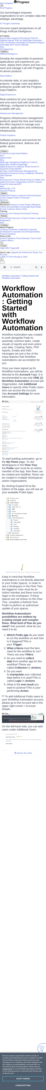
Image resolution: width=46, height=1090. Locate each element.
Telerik (27, 167)
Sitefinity (20, 167)
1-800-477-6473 (7, 257)
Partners (4, 216)
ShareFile (4, 169)
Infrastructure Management (11, 113)
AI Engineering (6, 49)
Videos (3, 207)
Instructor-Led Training (10, 213)
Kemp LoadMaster (27, 173)
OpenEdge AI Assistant (26, 43)
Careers (3, 240)
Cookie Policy (7, 1069)
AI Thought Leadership (10, 24)
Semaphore (15, 162)
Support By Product (8, 196)
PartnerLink (27, 252)
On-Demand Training (29, 213)
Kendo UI (35, 167)
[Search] (1, 243)
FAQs (24, 209)
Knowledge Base (27, 207)
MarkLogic (4, 162)
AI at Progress (6, 8)
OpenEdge (22, 164)
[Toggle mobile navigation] (2, 262)
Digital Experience (8, 95)
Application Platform (9, 164)
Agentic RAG (18, 38)
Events (3, 209)
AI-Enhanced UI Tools (9, 180)
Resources (5, 202)
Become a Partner (21, 218)
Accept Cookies (23, 1079)
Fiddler (37, 180)
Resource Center (17, 205)
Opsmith (14, 46)
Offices (10, 240)
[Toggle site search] (1, 259)
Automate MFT (11, 185)
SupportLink (16, 252)
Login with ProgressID (9, 248)
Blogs (38, 207)
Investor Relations (8, 238)
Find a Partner (6, 218)
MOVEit (18, 169)
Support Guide (12, 198)
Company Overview (8, 230)
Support (4, 193)
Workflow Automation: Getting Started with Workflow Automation (22, 308)
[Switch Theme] (42, 267)
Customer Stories (14, 209)
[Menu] (4, 267)
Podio (11, 169)
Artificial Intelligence (9, 54)
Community (24, 198)
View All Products (7, 191)
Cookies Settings (23, 1085)
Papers (28, 205)
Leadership (22, 230)
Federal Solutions (7, 135)
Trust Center (36, 238)
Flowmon (14, 173)
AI (2, 6)
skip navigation (6, 3)
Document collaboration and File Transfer (24, 182)
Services (4, 200)
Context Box (10, 43)
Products (4, 151)
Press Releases (23, 238)
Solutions (4, 52)
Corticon (33, 162)
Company (4, 225)
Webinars (36, 205)
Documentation (13, 207)
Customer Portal (24, 196)
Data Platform (6, 38)
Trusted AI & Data (7, 153)
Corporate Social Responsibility (26, 232)
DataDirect (25, 162)
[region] (23, 1071)
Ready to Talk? (20, 257)
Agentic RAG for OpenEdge (20, 40)
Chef (10, 171)
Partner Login (35, 218)
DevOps (3, 171)
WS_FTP (11, 189)
